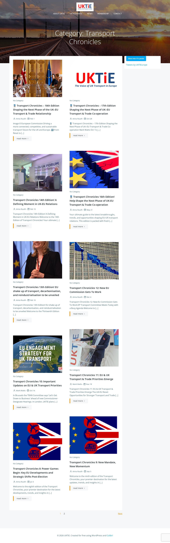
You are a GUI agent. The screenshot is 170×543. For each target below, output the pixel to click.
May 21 (90, 210)
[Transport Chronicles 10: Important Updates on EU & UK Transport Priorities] (37, 354)
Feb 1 (32, 119)
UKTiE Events (76, 14)
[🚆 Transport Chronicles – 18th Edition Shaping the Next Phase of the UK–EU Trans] (37, 78)
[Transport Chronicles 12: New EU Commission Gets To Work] (94, 260)
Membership (103, 14)
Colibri (110, 535)
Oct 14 (32, 390)
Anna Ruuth (21, 119)
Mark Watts (77, 384)
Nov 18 (89, 384)
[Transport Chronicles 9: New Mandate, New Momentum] (94, 434)
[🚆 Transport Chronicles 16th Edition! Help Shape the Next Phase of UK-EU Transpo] (94, 169)
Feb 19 (33, 209)
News (89, 14)
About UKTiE (59, 14)
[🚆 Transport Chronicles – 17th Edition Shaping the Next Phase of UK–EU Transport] (94, 78)
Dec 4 (89, 297)
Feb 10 (33, 300)
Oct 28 (89, 119)
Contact (118, 14)
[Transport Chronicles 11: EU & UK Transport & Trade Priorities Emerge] (94, 347)
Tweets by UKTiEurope (136, 64)
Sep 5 (89, 471)
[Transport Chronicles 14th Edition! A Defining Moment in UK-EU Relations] (37, 172)
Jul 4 (32, 482)
